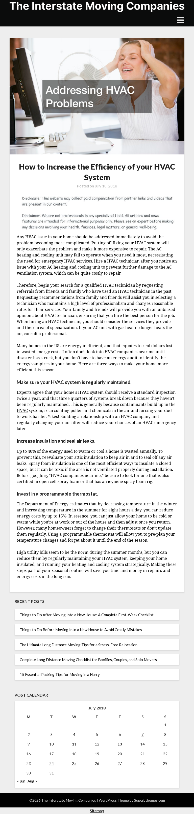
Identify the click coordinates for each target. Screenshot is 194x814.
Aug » (32, 781)
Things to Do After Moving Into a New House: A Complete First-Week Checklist (87, 614)
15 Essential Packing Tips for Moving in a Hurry (60, 674)
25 (74, 763)
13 (119, 744)
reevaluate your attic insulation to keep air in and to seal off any (103, 457)
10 (51, 744)
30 (28, 773)
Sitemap (97, 810)
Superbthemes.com (149, 800)
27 (119, 763)
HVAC (22, 410)
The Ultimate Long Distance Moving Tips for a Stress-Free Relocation (78, 644)
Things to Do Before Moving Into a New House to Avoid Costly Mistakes (81, 629)
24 (51, 763)
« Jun (21, 781)
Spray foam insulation (50, 463)
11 (74, 744)
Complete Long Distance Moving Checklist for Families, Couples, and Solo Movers (88, 659)
